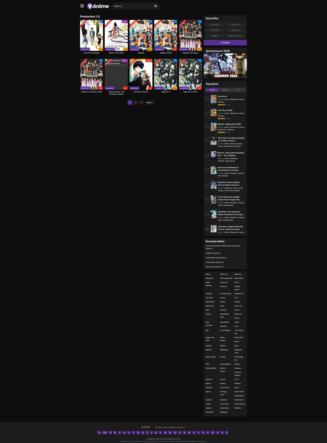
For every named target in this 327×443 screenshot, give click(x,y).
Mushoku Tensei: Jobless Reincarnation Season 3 (229, 183)
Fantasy (241, 99)
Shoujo (222, 383)
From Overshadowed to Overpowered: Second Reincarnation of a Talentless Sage (231, 169)
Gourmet (223, 310)
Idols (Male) (224, 322)
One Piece (222, 96)
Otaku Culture (211, 357)
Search (226, 42)
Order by (235, 36)
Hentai (208, 314)
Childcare (223, 286)
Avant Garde (238, 278)
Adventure (234, 99)
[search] (155, 6)
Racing (236, 364)
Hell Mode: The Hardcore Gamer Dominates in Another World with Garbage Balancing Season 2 (231, 213)
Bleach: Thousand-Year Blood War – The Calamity (231, 154)
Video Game (224, 408)
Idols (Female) (209, 323)
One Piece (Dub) (225, 110)
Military (223, 346)
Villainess (238, 408)
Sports (208, 392)
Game (222, 306)
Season (235, 25)
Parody (222, 357)
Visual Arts (210, 412)
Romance (237, 368)
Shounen (221, 102)
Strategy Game (223, 393)
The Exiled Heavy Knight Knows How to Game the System (229, 198)
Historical (238, 314)
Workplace (224, 412)
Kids (207, 330)
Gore (207, 310)
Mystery (209, 350)
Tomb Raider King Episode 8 (216, 258)
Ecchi (241, 188)
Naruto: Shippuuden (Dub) (229, 124)
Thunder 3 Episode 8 (213, 253)
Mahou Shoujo (222, 339)
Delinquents (238, 294)
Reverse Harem (223, 369)
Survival (209, 400)
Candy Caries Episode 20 (215, 262)
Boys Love (224, 282)
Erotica (222, 302)
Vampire (209, 408)
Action (226, 99)
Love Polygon (225, 330)
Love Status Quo (238, 331)
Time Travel (224, 404)
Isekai (220, 146)
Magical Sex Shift (210, 339)
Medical (208, 346)
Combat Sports (237, 287)
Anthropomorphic (226, 278)
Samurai (209, 379)
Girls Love (238, 306)
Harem (236, 310)
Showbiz (209, 387)
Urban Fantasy (239, 404)
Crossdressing (225, 294)
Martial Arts (222, 130)
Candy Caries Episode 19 (214, 267)
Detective (209, 298)
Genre (214, 25)
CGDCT (236, 282)
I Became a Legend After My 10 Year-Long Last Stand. (230, 227)
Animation (209, 278)
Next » (149, 102)
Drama (235, 188)
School (222, 379)
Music (236, 346)
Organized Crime (238, 351)
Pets (207, 364)
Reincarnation (228, 146)
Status (234, 30)
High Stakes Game (224, 315)
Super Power (239, 392)
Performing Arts (238, 358)
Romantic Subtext (237, 373)
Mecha (236, 342)
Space (236, 387)
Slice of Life (224, 387)
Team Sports (239, 400)
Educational (210, 302)
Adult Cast (224, 274)
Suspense (223, 400)
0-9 (104, 433)
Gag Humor (210, 306)
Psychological (225, 364)
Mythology (224, 350)
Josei (236, 326)
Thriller (208, 404)
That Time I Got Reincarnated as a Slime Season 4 (231, 139)
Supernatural (230, 161)
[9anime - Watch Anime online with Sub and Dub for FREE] (98, 8)
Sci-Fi (236, 379)
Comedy (233, 144)
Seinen (208, 383)
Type (214, 36)
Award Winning (209, 283)
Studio (214, 30)
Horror (237, 318)
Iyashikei (223, 326)
